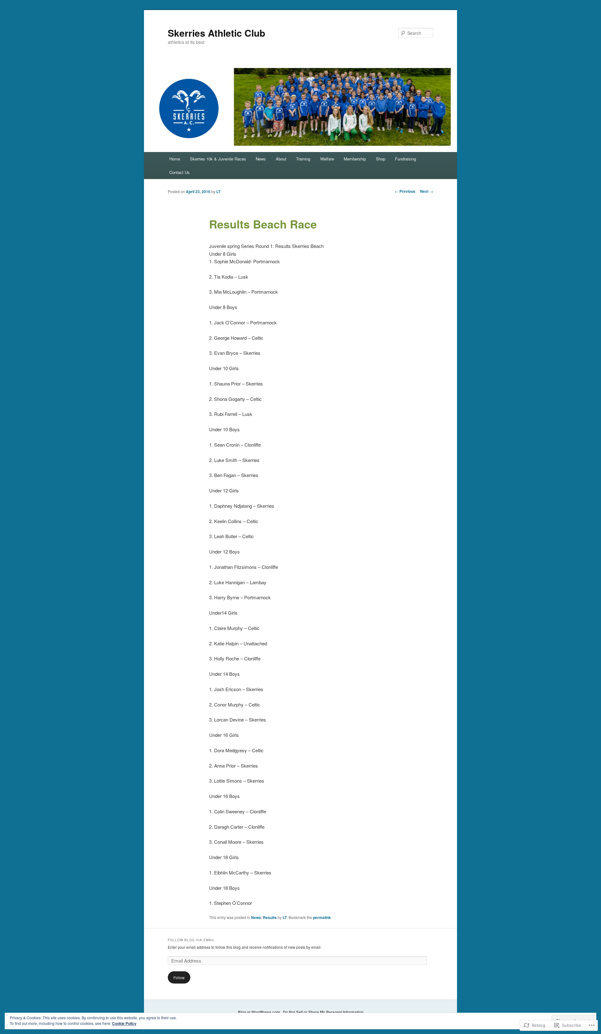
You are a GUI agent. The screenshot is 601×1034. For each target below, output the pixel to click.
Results (270, 917)
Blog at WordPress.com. (259, 1012)
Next (426, 191)
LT (218, 191)
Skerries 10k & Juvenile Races (218, 159)
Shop (380, 159)
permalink (322, 917)
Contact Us (179, 172)
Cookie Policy (124, 1023)
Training (303, 159)
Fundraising (405, 159)
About (281, 159)
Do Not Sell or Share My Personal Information (323, 1012)
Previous (405, 191)
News (261, 159)
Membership (355, 159)
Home (174, 159)
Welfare (327, 159)
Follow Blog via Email (191, 940)
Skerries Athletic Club (216, 32)
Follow (179, 977)
